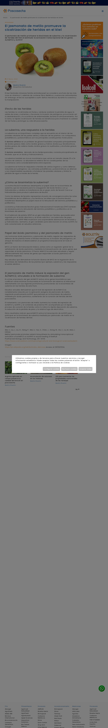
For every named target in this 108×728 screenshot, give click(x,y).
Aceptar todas (85, 369)
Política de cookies (62, 363)
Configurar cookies (51, 369)
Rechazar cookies (69, 369)
